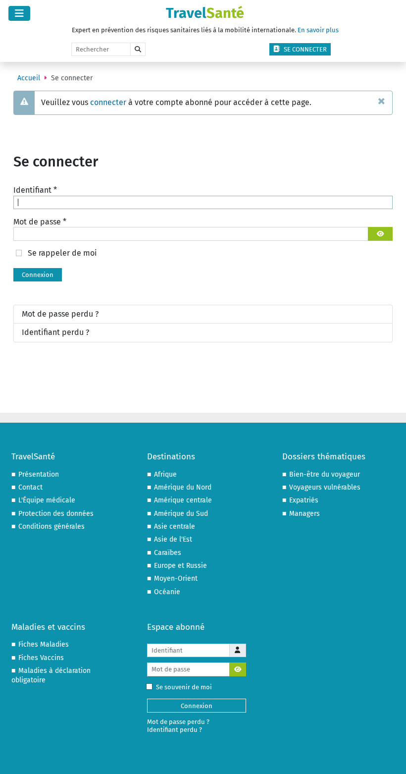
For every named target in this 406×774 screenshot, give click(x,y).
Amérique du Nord (182, 487)
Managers (304, 513)
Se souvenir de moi (184, 687)
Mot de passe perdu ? (60, 314)
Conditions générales (51, 526)
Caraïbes (167, 553)
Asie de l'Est (173, 539)
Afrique (165, 474)
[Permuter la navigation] (19, 13)
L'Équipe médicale (46, 500)
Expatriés (303, 500)
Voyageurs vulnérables (324, 487)
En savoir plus (318, 30)
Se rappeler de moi (62, 253)
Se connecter (305, 49)
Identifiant (35, 190)
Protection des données (56, 513)
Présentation (38, 474)
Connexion (37, 274)
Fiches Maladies (43, 644)
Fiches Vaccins (41, 658)
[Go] (138, 49)
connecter (108, 102)
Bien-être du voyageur (324, 474)
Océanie (167, 592)
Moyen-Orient (176, 578)
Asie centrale (174, 526)
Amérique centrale (183, 500)
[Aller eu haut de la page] (389, 756)
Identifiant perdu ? (55, 332)
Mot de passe (39, 221)
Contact (30, 487)
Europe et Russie (180, 565)
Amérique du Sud (181, 513)
